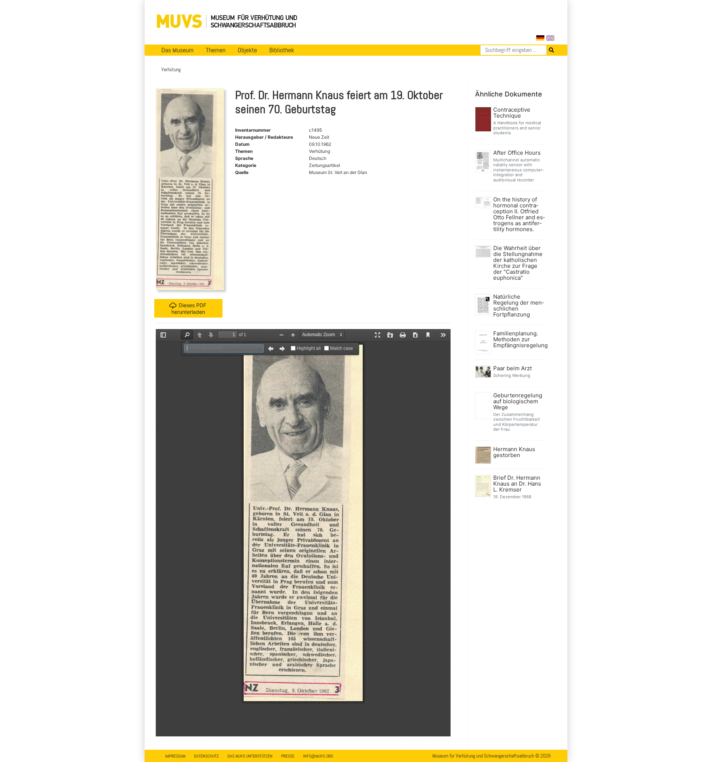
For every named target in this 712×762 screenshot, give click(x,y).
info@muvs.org (318, 756)
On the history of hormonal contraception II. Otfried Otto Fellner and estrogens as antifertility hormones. (519, 214)
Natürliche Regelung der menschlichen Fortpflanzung (518, 306)
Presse (287, 756)
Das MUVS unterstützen (250, 756)
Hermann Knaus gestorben (514, 452)
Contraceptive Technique (511, 113)
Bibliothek (281, 50)
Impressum (175, 756)
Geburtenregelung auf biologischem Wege (517, 401)
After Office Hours (517, 153)
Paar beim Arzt (512, 368)
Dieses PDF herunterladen (188, 308)
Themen (215, 50)
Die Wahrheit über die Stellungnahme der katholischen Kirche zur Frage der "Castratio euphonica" (518, 263)
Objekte (247, 50)
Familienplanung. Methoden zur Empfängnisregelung (519, 339)
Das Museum (177, 50)
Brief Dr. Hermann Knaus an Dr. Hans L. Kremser (517, 484)
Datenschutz (206, 756)
